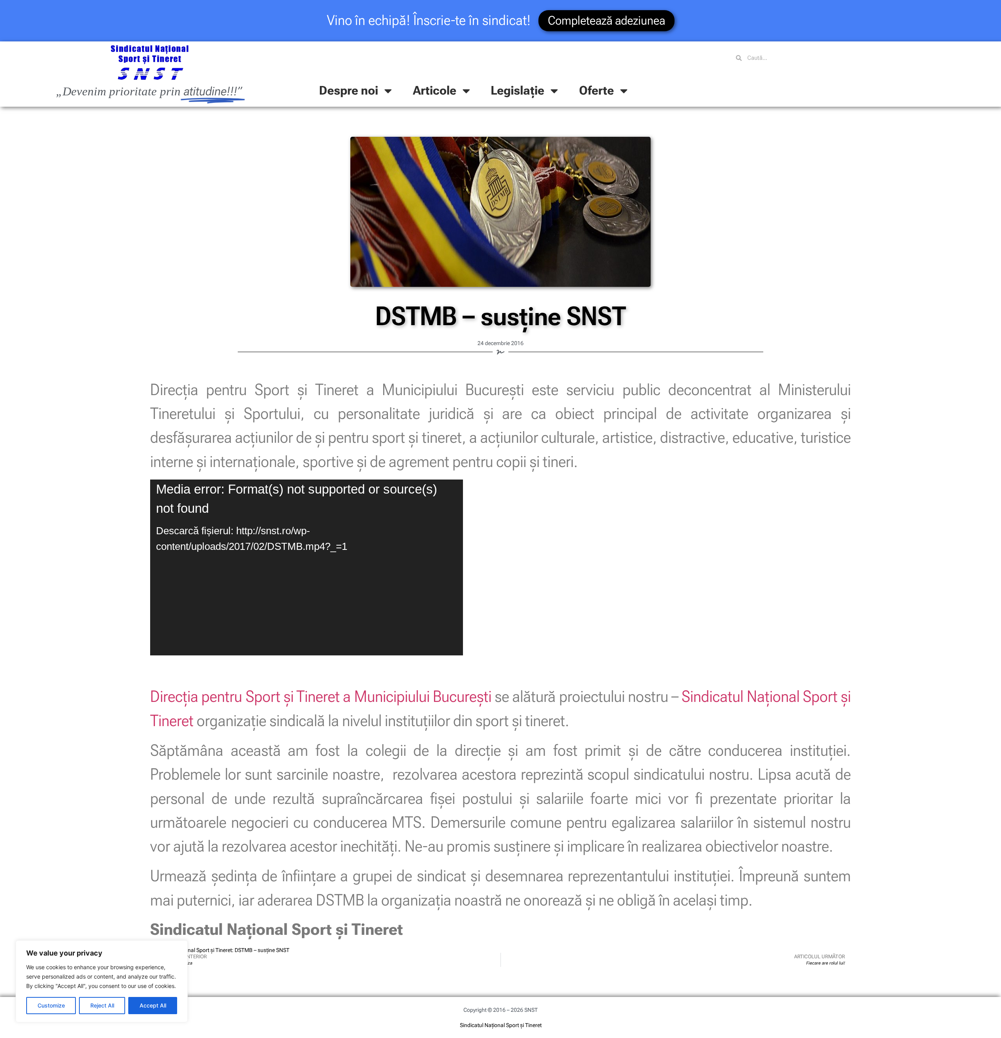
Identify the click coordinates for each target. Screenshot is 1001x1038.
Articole (434, 90)
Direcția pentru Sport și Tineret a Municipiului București (321, 696)
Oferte (596, 90)
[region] (102, 981)
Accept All (153, 1005)
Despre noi (348, 90)
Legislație (517, 90)
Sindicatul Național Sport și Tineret (501, 1025)
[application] (306, 567)
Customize (51, 1005)
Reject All (102, 1005)
